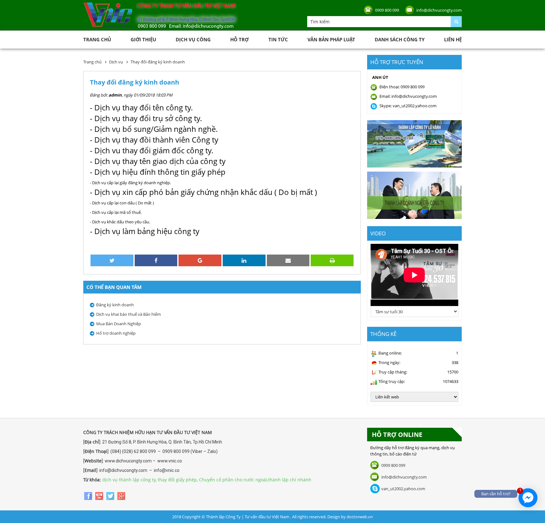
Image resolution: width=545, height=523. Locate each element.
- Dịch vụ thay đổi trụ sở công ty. (146, 118)
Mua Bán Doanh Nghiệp (118, 323)
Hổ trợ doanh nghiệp (116, 333)
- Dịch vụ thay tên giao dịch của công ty (158, 161)
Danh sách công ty (400, 39)
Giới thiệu (143, 39)
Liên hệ (453, 39)
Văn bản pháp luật (331, 39)
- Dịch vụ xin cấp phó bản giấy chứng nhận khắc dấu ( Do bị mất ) (203, 192)
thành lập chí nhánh (289, 480)
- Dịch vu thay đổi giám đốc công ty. (151, 150)
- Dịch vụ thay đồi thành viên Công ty (154, 139)
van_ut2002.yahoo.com (403, 488)
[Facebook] (88, 495)
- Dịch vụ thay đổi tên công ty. (141, 107)
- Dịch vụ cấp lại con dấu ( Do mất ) (122, 203)
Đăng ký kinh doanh (115, 305)
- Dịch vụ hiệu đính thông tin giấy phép (158, 172)
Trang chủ (97, 39)
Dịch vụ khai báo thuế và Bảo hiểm (128, 314)
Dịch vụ (116, 62)
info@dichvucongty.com (439, 10)
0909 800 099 (387, 10)
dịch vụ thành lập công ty (128, 480)
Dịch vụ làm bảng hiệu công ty (146, 231)
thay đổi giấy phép (177, 480)
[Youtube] (99, 495)
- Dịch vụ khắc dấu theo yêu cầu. (120, 222)
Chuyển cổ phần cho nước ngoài (233, 480)
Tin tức (278, 39)
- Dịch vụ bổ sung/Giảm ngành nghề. (154, 129)
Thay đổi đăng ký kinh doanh (158, 62)
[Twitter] (110, 495)
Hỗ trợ (239, 39)
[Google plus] (121, 495)
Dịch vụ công (193, 39)
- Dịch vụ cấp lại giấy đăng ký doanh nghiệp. (130, 182)
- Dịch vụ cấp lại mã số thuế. (116, 212)
